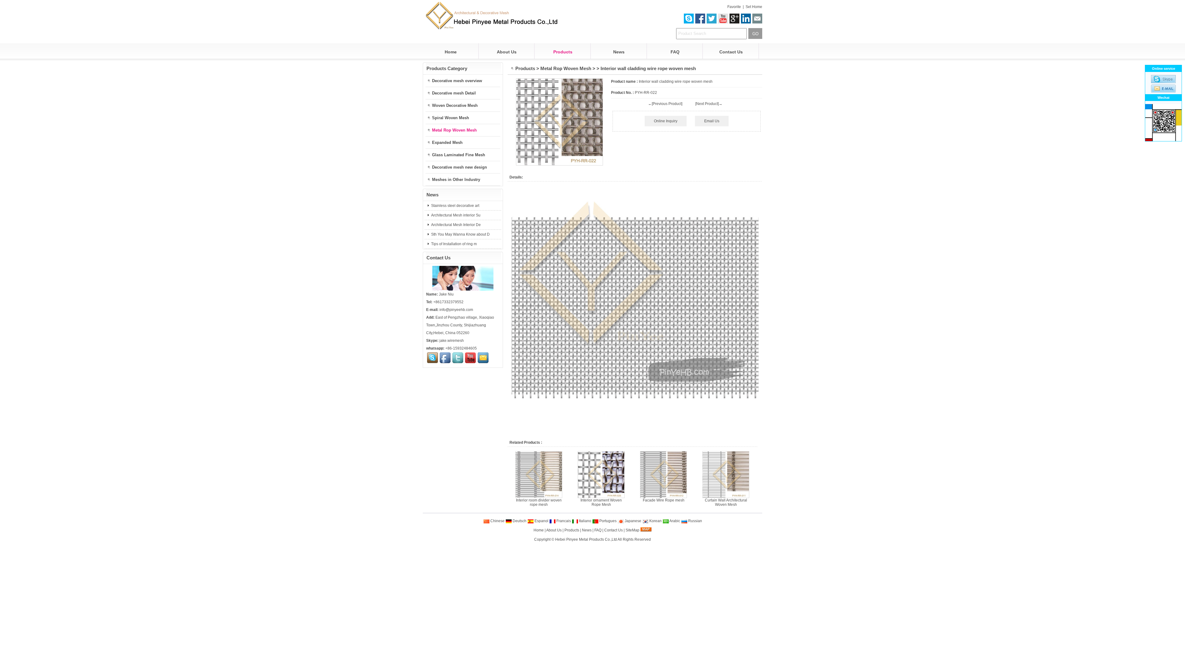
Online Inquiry (665, 121)
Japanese (632, 521)
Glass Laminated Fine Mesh (458, 155)
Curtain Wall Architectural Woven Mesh (726, 502)
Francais (563, 521)
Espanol (541, 521)
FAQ (675, 51)
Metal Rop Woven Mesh (565, 68)
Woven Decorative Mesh (455, 105)
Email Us (711, 121)
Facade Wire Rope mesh (663, 500)
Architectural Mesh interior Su (455, 215)
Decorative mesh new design (459, 167)
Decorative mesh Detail (454, 93)
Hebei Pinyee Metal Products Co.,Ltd (586, 539)
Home (451, 51)
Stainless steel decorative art (454, 205)
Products (562, 51)
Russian (694, 521)
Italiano (584, 521)
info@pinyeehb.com (456, 310)
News (619, 51)
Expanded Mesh (447, 142)
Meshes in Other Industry (456, 179)
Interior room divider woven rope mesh (539, 502)
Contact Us (731, 51)
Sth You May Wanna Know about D (460, 234)
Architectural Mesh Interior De (455, 225)
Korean (655, 521)
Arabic (674, 521)
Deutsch (519, 521)
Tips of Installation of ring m (453, 244)
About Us (507, 51)
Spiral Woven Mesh (450, 117)
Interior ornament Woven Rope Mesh (601, 502)
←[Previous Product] (665, 104)
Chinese (497, 521)
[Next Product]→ (708, 104)
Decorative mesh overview (457, 80)
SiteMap (632, 530)
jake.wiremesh (451, 340)
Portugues (607, 521)
